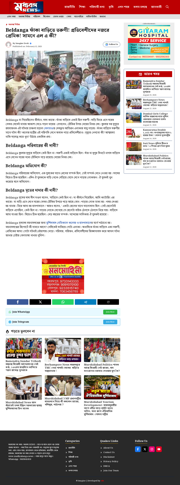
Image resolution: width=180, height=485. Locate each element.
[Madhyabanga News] (26, 7)
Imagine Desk (22, 43)
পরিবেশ (36, 16)
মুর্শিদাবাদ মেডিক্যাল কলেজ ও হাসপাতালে (68, 223)
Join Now (110, 312)
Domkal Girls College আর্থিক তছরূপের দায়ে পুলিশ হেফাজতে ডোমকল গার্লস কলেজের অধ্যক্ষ (155, 118)
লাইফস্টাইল (91, 16)
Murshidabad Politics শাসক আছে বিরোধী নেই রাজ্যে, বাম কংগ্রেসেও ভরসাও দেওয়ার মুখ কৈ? (102, 368)
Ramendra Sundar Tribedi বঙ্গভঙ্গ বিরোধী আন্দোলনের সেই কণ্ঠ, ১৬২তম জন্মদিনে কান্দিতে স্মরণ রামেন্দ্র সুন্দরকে (23, 365)
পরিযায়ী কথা (96, 7)
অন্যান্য (103, 16)
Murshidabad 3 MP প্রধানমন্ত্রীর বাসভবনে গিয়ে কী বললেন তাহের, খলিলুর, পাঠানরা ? (63, 402)
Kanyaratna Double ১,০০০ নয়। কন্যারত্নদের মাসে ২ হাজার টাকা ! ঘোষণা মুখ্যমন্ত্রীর (157, 132)
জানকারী (156, 7)
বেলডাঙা (49, 128)
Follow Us (113, 44)
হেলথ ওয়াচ (58, 16)
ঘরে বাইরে (78, 16)
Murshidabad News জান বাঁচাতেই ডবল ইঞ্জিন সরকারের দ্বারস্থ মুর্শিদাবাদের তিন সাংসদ (24, 405)
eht (102, 480)
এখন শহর (123, 7)
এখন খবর (11, 16)
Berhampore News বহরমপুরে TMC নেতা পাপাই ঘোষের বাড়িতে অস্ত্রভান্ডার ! (62, 368)
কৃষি (111, 7)
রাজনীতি (70, 7)
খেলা (69, 16)
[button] (167, 7)
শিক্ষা (82, 7)
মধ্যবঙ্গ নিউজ (24, 16)
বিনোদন (46, 16)
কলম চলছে (140, 7)
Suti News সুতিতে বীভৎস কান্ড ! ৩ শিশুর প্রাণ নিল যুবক (156, 145)
